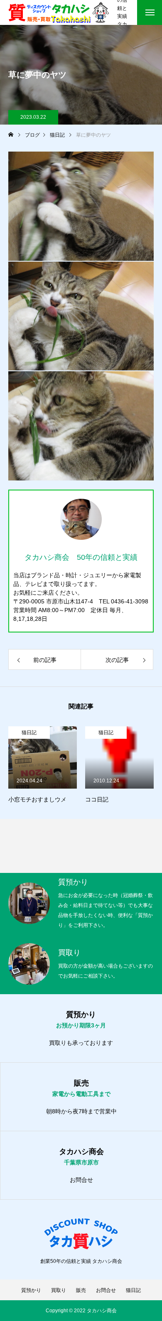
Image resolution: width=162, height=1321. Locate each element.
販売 (81, 1290)
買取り (58, 1290)
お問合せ (81, 1180)
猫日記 (29, 732)
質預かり (31, 1290)
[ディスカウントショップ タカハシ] (58, 12)
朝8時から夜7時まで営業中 (81, 1111)
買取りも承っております (81, 1043)
